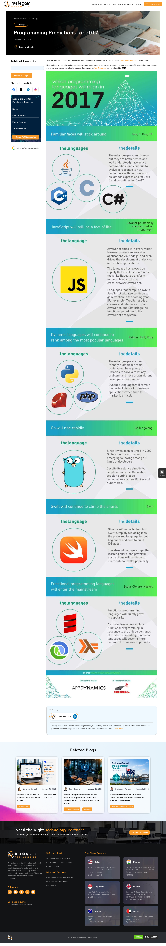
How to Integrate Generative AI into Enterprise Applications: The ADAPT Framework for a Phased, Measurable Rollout (81, 799)
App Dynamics (100, 68)
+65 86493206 (95, 897)
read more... (119, 728)
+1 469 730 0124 (96, 875)
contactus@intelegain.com (21, 904)
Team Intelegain (26, 46)
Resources (129, 4)
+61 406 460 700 (96, 922)
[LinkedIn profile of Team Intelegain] (74, 716)
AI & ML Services (53, 866)
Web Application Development (58, 858)
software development (129, 60)
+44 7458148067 (135, 899)
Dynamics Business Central (57, 881)
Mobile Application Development (59, 862)
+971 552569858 (135, 922)
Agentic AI (97, 4)
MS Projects (51, 885)
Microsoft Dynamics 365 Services (59, 877)
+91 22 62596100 (135, 872)
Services (107, 4)
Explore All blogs (21, 75)
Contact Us (154, 4)
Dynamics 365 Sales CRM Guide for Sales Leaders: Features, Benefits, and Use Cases (36, 797)
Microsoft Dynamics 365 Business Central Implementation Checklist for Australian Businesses (127, 797)
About (139, 4)
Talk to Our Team (140, 832)
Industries (118, 4)
